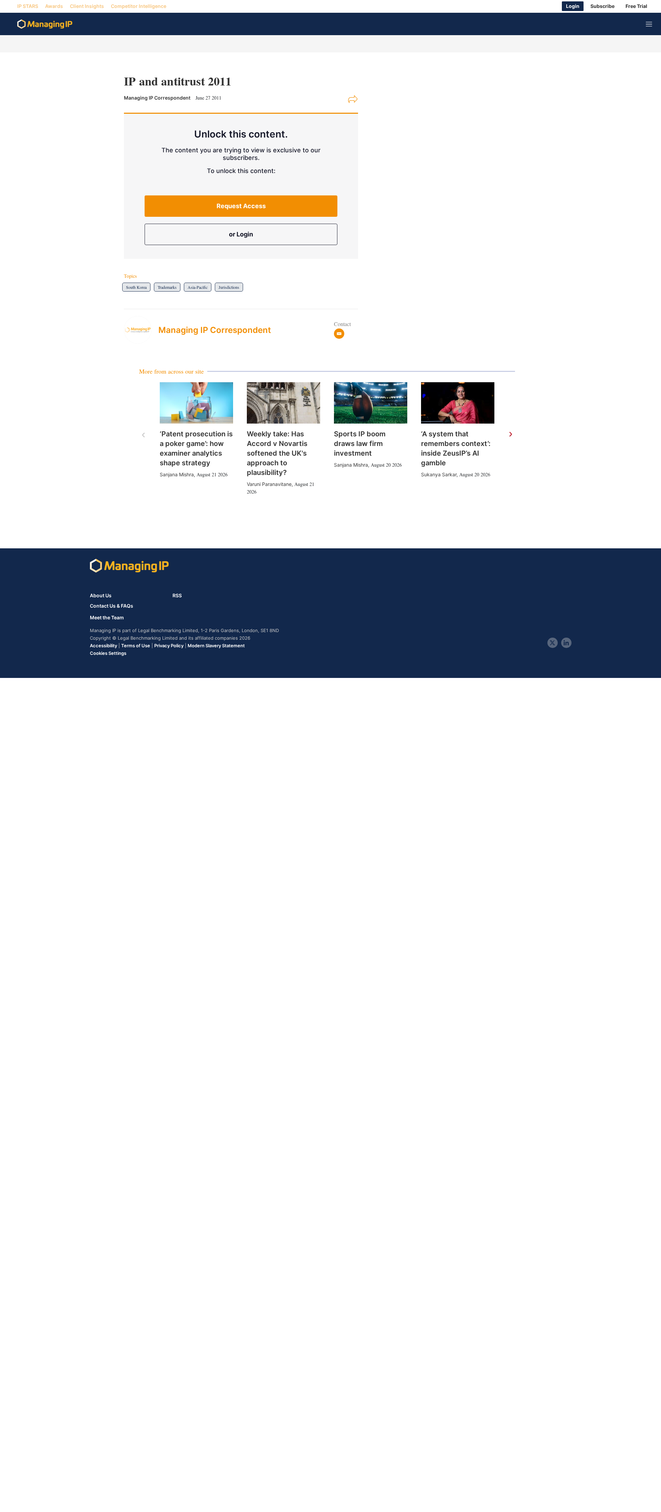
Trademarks (167, 287)
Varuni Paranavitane (269, 484)
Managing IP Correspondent (214, 330)
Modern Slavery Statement (216, 645)
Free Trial (636, 6)
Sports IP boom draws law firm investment (360, 443)
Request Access (241, 206)
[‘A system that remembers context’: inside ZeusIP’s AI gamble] (457, 403)
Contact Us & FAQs (111, 605)
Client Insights (87, 6)
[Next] (510, 435)
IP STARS (27, 6)
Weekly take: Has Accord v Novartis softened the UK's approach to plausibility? (277, 453)
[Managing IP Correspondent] (141, 330)
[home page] (44, 24)
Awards (54, 6)
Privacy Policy (168, 645)
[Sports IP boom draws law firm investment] (370, 403)
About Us (101, 595)
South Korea (136, 287)
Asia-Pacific (198, 287)
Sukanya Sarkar (439, 474)
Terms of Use (135, 645)
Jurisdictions (229, 287)
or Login (241, 234)
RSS (177, 595)
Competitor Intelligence (138, 6)
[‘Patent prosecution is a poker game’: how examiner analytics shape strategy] (196, 403)
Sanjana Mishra (177, 474)
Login (572, 6)
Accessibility (103, 645)
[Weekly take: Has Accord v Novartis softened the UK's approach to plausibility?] (283, 403)
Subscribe (602, 6)
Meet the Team (107, 617)
